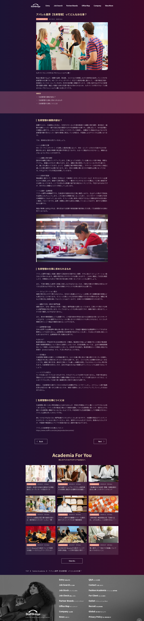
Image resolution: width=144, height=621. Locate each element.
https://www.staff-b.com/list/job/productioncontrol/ (55, 430)
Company (97, 6)
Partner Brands (72, 6)
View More (109, 6)
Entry (48, 6)
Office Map (86, 6)
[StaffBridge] (35, 6)
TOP (27, 571)
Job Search (58, 6)
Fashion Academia (38, 571)
